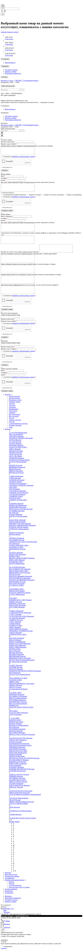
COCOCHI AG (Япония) (17, 491)
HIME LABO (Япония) (17, 560)
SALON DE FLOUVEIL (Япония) (20, 738)
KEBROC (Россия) (15, 602)
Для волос (12, 407)
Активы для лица (15, 420)
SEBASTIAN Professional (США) (20, 745)
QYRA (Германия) (15, 714)
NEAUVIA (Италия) (16, 669)
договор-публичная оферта (37, 100)
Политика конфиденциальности (55, 97)
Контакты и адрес (7, 80)
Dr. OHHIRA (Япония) (16, 511)
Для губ (11, 418)
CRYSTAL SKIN (14, 498)
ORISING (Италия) (15, 685)
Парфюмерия (13, 409)
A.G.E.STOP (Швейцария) (18, 432)
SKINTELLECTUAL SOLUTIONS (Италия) (24, 758)
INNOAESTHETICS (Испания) (19, 578)
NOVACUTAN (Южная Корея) (19, 674)
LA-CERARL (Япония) (17, 618)
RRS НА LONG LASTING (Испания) (22, 734)
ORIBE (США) (14, 682)
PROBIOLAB (13, 705)
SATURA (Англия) (15, 742)
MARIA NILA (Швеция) (17, 645)
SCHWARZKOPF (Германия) (19, 743)
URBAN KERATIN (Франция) (19, 793)
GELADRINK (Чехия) (16, 540)
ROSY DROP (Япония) (17, 733)
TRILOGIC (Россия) (16, 787)
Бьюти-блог (9, 891)
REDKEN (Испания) (16, 722)
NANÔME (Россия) (15, 667)
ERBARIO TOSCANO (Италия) (20, 523)
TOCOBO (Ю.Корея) (16, 783)
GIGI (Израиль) (14, 543)
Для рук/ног (13, 411)
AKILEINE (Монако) (16, 445)
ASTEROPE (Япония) (16, 458)
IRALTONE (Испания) (17, 583)
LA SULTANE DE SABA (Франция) (21, 616)
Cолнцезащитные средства (18, 423)
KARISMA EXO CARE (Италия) (20, 600)
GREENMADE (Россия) (17, 549)
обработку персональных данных (23, 156)
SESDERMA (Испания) (17, 747)
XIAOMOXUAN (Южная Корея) (20, 811)
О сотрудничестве (15, 885)
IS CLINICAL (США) (16, 585)
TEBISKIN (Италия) (16, 776)
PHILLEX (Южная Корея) (18, 698)
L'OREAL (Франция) (16, 611)
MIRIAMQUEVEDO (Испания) (20, 658)
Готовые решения (11, 889)
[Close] (1, 138)
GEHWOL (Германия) (16, 538)
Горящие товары (14, 402)
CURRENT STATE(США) (18, 500)
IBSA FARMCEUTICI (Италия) (19, 569)
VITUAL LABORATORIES (18, 803)
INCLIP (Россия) (14, 574)
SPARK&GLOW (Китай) (17, 762)
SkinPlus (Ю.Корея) (15, 754)
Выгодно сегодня (11, 874)
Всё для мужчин (14, 414)
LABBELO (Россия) (16, 620)
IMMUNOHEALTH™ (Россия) (19, 572)
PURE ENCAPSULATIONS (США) (21, 707)
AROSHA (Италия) (15, 452)
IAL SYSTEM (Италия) (17, 567)
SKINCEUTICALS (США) (18, 751)
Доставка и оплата (11, 70)
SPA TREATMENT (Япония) (19, 760)
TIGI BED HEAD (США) (17, 780)
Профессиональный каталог (15, 880)
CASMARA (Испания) (16, 480)
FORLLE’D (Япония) (16, 532)
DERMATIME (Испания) (17, 507)
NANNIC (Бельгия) (15, 665)
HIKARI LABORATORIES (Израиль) (22, 558)
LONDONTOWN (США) (17, 634)
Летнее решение (14, 398)
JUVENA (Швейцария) (17, 594)
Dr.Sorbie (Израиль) (15, 514)
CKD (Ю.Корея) (14, 489)
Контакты (4, 77)
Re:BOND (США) (15, 720)
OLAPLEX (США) (15, 680)
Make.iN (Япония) (15, 640)
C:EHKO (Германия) (16, 476)
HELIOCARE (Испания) (17, 554)
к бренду (4, 948)
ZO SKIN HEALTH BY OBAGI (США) (22, 818)
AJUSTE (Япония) (15, 443)
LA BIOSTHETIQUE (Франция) (20, 612)
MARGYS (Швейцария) (17, 642)
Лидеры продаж (14, 396)
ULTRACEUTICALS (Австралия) (20, 791)
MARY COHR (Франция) (17, 647)
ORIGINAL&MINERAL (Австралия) (21, 683)
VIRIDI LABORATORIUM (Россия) (21, 802)
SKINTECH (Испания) (17, 756)
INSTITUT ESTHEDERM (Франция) (21, 580)
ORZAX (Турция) (15, 687)
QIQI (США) (13, 711)
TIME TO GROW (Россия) (18, 782)
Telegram (6, 912)
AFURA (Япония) (15, 440)
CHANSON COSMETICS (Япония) (21, 485)
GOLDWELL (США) (16, 547)
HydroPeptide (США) (16, 562)
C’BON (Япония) (15, 478)
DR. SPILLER (14, 512)
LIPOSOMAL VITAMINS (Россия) (21, 631)
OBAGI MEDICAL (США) (18, 678)
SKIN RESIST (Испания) (17, 749)
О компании (5, 59)
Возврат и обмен (10, 71)
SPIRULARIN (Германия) (18, 763)
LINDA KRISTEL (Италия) (18, 629)
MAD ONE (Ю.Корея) (16, 638)
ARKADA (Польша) (16, 451)
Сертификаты (9, 878)
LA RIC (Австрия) (15, 614)
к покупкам (9, 39)
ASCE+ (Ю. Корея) (15, 456)
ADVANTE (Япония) (16, 436)
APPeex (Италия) (15, 449)
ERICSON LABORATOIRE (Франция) (22, 525)
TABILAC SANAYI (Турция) (19, 774)
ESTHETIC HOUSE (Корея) (18, 527)
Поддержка (5, 66)
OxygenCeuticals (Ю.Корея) (18, 689)
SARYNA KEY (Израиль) (18, 740)
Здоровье (12, 412)
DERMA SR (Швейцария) (18, 505)
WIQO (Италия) (14, 807)
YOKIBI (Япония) (15, 814)
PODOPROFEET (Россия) (18, 702)
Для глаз (12, 422)
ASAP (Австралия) (15, 454)
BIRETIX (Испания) (16, 471)
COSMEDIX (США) (16, 496)
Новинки (8, 873)
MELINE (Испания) (16, 653)
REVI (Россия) (14, 727)
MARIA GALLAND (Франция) (19, 643)
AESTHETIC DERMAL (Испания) (21, 438)
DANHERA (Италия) (16, 503)
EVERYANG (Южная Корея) (19, 529)
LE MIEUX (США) (15, 625)
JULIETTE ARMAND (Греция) (19, 592)
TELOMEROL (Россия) (17, 778)
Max (5, 910)
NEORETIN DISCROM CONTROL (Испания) (25, 671)
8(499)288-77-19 (8, 908)
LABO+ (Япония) (15, 622)
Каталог (8, 394)
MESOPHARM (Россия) (17, 656)
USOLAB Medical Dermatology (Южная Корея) (25, 794)
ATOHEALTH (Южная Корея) (19, 460)
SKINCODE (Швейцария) (18, 753)
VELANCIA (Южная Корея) (18, 798)
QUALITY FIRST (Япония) (18, 713)
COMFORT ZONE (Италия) (18, 492)
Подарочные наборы (12, 876)
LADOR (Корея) (14, 623)
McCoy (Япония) (15, 651)
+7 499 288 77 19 (19, 80)
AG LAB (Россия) (15, 442)
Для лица (12, 405)
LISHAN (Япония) (15, 633)
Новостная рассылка (8, 86)
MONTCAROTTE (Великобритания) (21, 660)
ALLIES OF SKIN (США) (18, 447)
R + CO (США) (14, 718)
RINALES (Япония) (16, 731)
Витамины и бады (15, 400)
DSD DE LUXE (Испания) (18, 516)
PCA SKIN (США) (15, 693)
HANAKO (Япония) (16, 552)
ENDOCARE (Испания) (17, 522)
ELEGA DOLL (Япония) (17, 520)
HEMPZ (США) (14, 556)
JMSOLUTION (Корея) (17, 591)
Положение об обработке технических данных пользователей (22, 97)
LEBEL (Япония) (15, 627)
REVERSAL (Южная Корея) (18, 725)
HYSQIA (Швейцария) (17, 563)
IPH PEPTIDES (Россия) (17, 582)
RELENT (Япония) (15, 723)
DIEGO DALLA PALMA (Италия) (20, 509)
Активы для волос (15, 425)
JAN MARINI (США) (16, 589)
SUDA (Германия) (15, 765)
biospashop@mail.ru (31, 80)
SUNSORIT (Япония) (16, 767)
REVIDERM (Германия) (17, 729)
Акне (11, 427)
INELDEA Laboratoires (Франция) (20, 576)
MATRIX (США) (15, 649)
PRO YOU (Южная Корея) (18, 703)
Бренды (8, 429)
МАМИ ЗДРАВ (14, 822)
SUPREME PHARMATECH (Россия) (21, 769)
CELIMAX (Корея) (15, 482)
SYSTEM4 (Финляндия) (17, 771)
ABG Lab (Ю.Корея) (16, 434)
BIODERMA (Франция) (17, 467)
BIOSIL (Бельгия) (15, 469)
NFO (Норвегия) (14, 673)
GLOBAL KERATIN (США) (18, 545)
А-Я (14, 871)
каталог (16, 32)
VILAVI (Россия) (15, 800)
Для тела (12, 403)
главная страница (7, 32)
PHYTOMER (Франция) (17, 700)
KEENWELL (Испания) (17, 603)
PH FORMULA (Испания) (18, 696)
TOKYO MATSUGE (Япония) (19, 785)
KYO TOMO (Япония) (17, 607)
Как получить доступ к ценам (19, 887)
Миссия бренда (10, 62)
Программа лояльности (13, 73)
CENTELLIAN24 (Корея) (17, 483)
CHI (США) (13, 487)
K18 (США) (13, 598)
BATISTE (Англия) (15, 465)
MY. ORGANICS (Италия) (18, 662)
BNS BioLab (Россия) (16, 472)
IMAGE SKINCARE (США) (18, 571)
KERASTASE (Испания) (17, 605)
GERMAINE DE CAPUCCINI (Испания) (23, 542)
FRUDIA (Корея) (14, 534)
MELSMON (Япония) (16, 654)
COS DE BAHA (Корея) (17, 494)
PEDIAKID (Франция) (16, 694)
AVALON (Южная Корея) (18, 462)
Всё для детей (13, 416)
